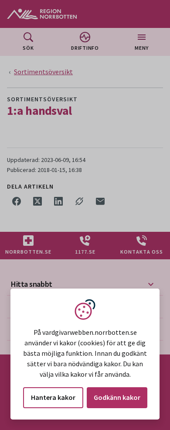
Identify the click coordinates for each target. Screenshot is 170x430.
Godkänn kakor (117, 397)
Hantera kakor (53, 397)
